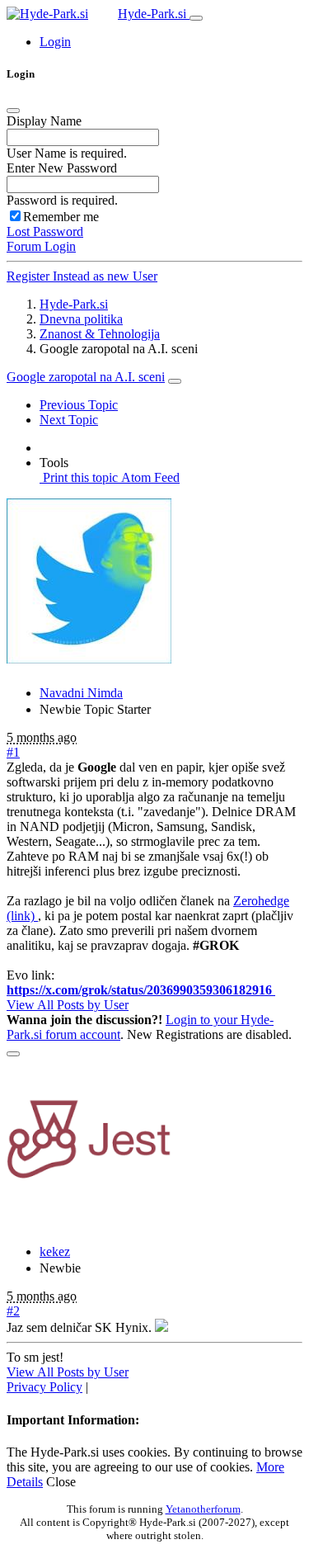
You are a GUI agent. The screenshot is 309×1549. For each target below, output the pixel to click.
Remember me (61, 217)
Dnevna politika (81, 319)
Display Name (44, 121)
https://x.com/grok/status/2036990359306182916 (141, 990)
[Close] (13, 110)
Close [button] (61, 1482)
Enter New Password (62, 168)
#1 (13, 752)
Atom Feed (149, 477)
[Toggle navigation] (196, 18)
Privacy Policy (44, 1387)
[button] (55, 42)
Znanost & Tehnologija (100, 334)
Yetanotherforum (203, 1509)
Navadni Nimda (81, 693)
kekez (55, 1251)
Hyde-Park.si (154, 14)
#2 (13, 1311)
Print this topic (79, 477)
